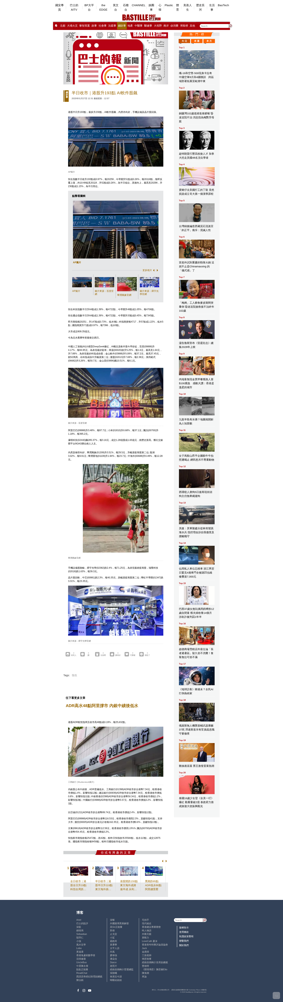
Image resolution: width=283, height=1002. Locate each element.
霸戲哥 (113, 941)
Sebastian (81, 934)
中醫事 (139, 25)
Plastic (169, 5)
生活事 (212, 7)
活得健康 (81, 959)
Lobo (79, 948)
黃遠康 (79, 952)
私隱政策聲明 (186, 936)
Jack (144, 948)
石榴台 (126, 7)
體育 (177, 7)
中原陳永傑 (82, 966)
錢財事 (122, 25)
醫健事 (148, 25)
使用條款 (184, 932)
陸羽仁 (79, 937)
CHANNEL (138, 5)
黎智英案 (84, 25)
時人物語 (146, 930)
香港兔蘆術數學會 (85, 955)
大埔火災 (72, 25)
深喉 (112, 920)
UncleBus (81, 962)
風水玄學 (81, 944)
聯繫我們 (184, 941)
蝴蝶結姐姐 (116, 980)
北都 (62, 25)
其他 (192, 25)
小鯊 (112, 937)
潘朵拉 (113, 959)
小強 (78, 941)
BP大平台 (89, 7)
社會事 (103, 25)
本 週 (196, 41)
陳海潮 (145, 973)
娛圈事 (151, 7)
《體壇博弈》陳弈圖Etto (154, 969)
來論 (144, 976)
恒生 (74, 675)
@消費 (174, 25)
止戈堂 (113, 934)
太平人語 (114, 948)
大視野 (158, 25)
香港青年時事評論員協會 (155, 944)
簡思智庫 (146, 959)
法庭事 (112, 25)
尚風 (112, 952)
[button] (153, 270)
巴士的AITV (74, 7)
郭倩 (112, 930)
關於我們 (184, 945)
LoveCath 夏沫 (149, 941)
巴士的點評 (82, 923)
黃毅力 (145, 937)
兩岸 (166, 25)
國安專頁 (59, 7)
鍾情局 (79, 930)
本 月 (209, 41)
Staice (113, 962)
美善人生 (187, 7)
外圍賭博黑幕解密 (119, 923)
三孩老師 (146, 955)
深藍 (78, 927)
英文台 (116, 7)
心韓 (160, 7)
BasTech (223, 5)
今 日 (184, 41)
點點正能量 (82, 969)
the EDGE (103, 7)
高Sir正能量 (116, 927)
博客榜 (184, 25)
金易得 (145, 952)
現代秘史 (146, 923)
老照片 (113, 966)
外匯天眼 (146, 934)
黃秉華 (113, 944)
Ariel (78, 920)
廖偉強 (113, 955)
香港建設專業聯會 (151, 927)
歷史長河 (200, 7)
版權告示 (184, 927)
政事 (94, 25)
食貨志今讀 (116, 976)
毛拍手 (145, 920)
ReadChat (81, 973)
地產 (130, 25)
